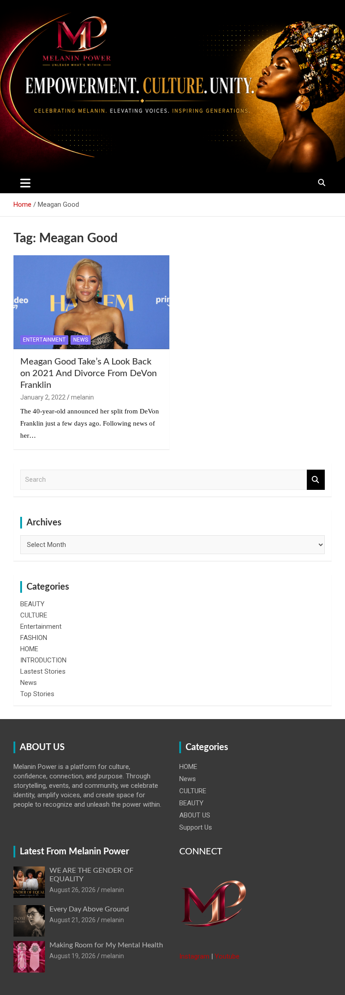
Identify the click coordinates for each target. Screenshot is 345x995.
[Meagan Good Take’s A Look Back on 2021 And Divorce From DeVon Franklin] (91, 302)
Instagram (194, 956)
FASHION (33, 638)
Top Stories (37, 694)
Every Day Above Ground (89, 909)
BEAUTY (32, 604)
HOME (29, 649)
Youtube (227, 956)
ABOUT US (194, 815)
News (80, 340)
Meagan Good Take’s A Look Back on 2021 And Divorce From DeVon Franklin (88, 373)
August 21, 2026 (72, 920)
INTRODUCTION (43, 660)
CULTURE (33, 615)
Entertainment (44, 340)
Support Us (195, 827)
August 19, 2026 (72, 955)
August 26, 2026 (72, 889)
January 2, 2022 (43, 397)
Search (316, 480)
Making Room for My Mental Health (106, 945)
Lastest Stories (43, 671)
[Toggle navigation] (25, 183)
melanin (82, 397)
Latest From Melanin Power (74, 851)
